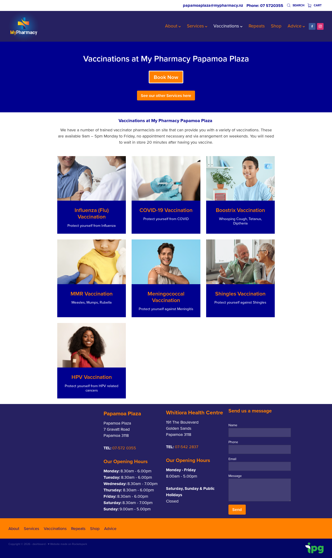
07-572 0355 (124, 448)
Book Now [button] (166, 77)
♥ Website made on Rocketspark (67, 544)
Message (235, 476)
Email (232, 459)
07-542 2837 (186, 447)
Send (237, 509)
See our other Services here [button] (166, 96)
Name (232, 425)
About (171, 25)
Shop (276, 25)
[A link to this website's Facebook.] (312, 26)
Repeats (257, 25)
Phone (233, 442)
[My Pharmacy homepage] (39, 26)
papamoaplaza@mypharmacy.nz (213, 5)
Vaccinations (226, 25)
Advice (295, 25)
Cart (317, 5)
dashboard (39, 544)
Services (196, 25)
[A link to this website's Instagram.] (320, 26)
